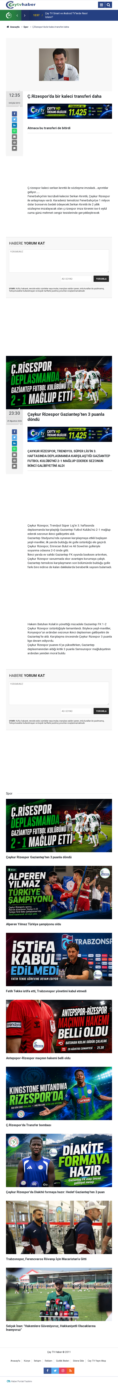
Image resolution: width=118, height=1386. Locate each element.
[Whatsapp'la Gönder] (14, 131)
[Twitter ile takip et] (55, 1371)
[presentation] (17, 15)
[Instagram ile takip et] (63, 1371)
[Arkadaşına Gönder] (14, 136)
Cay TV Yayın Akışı (97, 1361)
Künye (27, 1361)
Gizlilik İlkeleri (62, 1361)
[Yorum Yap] (14, 148)
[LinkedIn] (14, 125)
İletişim (37, 1361)
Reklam (48, 1361)
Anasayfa (15, 1361)
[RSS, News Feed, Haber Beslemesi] (70, 1371)
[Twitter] (14, 119)
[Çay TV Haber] (20, 4)
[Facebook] (14, 113)
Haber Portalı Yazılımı (21, 1381)
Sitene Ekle (78, 1361)
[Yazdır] (14, 142)
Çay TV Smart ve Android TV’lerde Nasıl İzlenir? (66, 15)
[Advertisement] (70, 159)
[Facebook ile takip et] (47, 1371)
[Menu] (101, 5)
